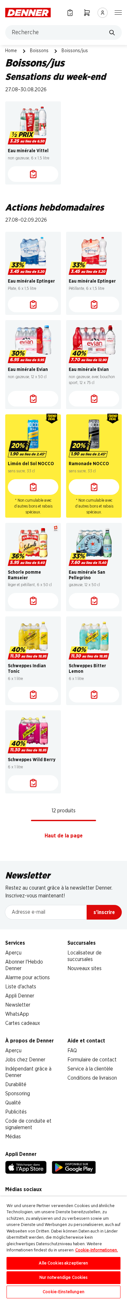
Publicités (16, 1112)
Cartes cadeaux (22, 1023)
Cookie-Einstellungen (63, 1292)
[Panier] (87, 12)
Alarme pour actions (27, 977)
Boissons (39, 51)
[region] (63, 1248)
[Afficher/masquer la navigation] (118, 12)
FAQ (72, 1050)
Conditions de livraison (92, 1078)
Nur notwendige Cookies (63, 1278)
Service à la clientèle (90, 1068)
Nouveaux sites (84, 968)
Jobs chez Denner (25, 1059)
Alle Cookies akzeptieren (63, 1263)
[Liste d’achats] (70, 12)
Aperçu (13, 952)
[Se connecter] (102, 12)
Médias (13, 1136)
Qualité (13, 1102)
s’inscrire (104, 912)
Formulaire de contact (92, 1059)
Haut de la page (64, 835)
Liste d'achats (20, 986)
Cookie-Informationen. (96, 1250)
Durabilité (15, 1084)
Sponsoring (17, 1093)
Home (11, 51)
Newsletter (17, 1005)
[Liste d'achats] (33, 174)
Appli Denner (19, 995)
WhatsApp (17, 1014)
